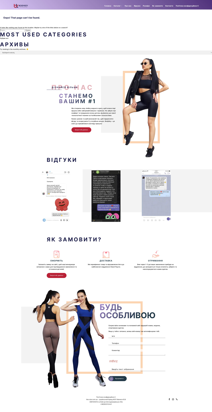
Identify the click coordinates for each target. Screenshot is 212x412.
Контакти (169, 6)
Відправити (119, 378)
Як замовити (157, 6)
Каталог (117, 6)
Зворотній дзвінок (81, 130)
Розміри (146, 6)
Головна (107, 6)
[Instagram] (173, 399)
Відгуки (137, 6)
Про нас (128, 6)
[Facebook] (169, 399)
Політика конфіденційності (187, 6)
